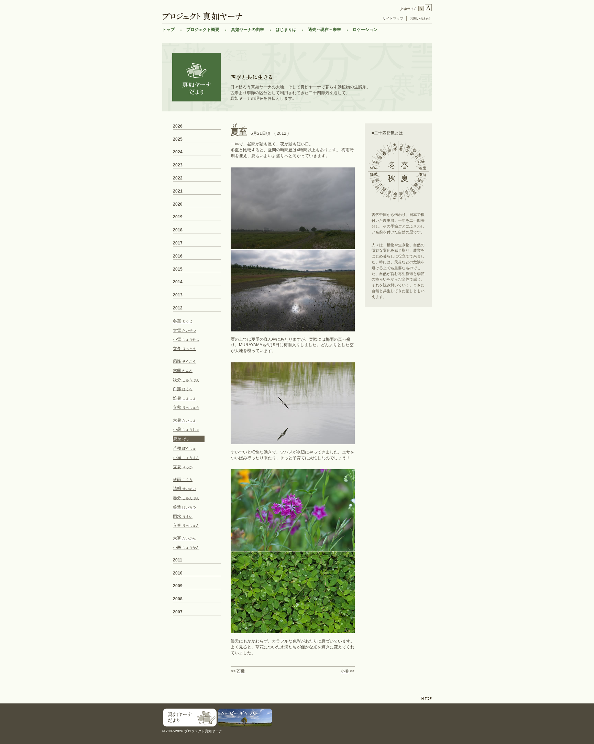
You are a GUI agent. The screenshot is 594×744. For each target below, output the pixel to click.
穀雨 (182, 479)
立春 (186, 525)
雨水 (182, 516)
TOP (426, 698)
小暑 (345, 671)
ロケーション (365, 29)
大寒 (184, 538)
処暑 (184, 398)
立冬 (184, 348)
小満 (186, 457)
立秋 (186, 407)
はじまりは (286, 29)
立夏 (182, 466)
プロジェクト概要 (202, 29)
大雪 (184, 330)
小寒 (186, 547)
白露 (182, 388)
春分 (186, 497)
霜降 (184, 361)
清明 (184, 488)
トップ (168, 29)
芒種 (240, 671)
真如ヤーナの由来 (247, 29)
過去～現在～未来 (324, 29)
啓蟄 (184, 507)
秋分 (186, 380)
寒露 (182, 370)
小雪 (186, 339)
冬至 (182, 321)
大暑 (184, 420)
